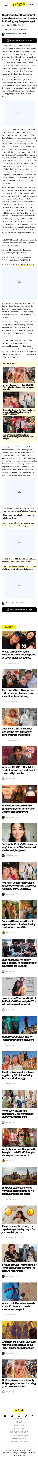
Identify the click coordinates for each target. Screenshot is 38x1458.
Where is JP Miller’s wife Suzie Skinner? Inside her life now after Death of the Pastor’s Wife (18, 808)
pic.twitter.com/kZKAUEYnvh (19, 260)
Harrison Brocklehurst (13, 33)
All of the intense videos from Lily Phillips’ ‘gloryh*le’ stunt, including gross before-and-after (19, 387)
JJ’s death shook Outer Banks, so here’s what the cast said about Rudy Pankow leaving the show (19, 1344)
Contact (19, 1419)
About (19, 1422)
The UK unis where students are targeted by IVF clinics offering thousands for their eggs (18, 1075)
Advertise (19, 1429)
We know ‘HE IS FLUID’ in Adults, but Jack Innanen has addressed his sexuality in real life (18, 770)
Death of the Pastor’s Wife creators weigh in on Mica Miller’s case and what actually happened (19, 847)
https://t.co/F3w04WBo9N (17, 253)
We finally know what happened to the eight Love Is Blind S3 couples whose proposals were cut (19, 1152)
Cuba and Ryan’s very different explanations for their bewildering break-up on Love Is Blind (18, 924)
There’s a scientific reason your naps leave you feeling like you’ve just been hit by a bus (18, 1229)
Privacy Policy (19, 1442)
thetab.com (15, 1450)
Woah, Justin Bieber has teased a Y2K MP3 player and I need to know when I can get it (18, 1306)
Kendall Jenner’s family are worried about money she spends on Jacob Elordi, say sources (19, 654)
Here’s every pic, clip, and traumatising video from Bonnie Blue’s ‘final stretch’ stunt (17, 1113)
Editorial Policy (19, 1432)
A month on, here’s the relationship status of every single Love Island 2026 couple (18, 437)
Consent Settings (19, 1439)
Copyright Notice (19, 1435)
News (24, 33)
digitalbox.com (20, 1455)
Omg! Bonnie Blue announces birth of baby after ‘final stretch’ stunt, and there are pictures (17, 731)
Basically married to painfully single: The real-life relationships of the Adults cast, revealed (19, 962)
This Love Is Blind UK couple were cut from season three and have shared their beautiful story (19, 693)
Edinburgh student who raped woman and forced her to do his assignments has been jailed (18, 1190)
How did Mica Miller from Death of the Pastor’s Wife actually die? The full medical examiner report (19, 1001)
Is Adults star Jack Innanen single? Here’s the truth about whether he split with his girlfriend (19, 1267)
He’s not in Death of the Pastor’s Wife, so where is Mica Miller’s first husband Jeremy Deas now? (19, 412)
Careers (19, 1425)
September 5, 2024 (27, 264)
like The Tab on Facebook (26, 511)
